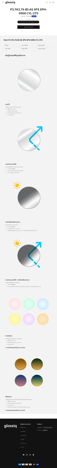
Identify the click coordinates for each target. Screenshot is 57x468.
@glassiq (45, 430)
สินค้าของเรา (23, 427)
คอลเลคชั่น (23, 431)
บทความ (22, 447)
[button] (3, 2)
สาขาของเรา (23, 443)
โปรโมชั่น (22, 439)
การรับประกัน (23, 435)
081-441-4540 (48, 427)
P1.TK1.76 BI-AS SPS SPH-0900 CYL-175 (28, 22)
